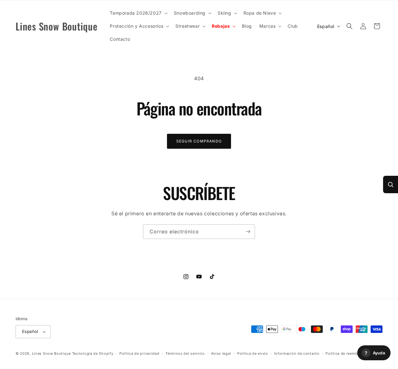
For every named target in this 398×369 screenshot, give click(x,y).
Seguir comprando (199, 141)
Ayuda (375, 353)
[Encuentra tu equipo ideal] (390, 184)
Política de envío (252, 353)
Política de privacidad (139, 353)
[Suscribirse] (248, 231)
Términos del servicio (185, 353)
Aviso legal (221, 353)
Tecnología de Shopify (92, 353)
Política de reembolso (346, 353)
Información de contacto (297, 353)
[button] (138, 13)
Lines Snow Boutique (51, 353)
